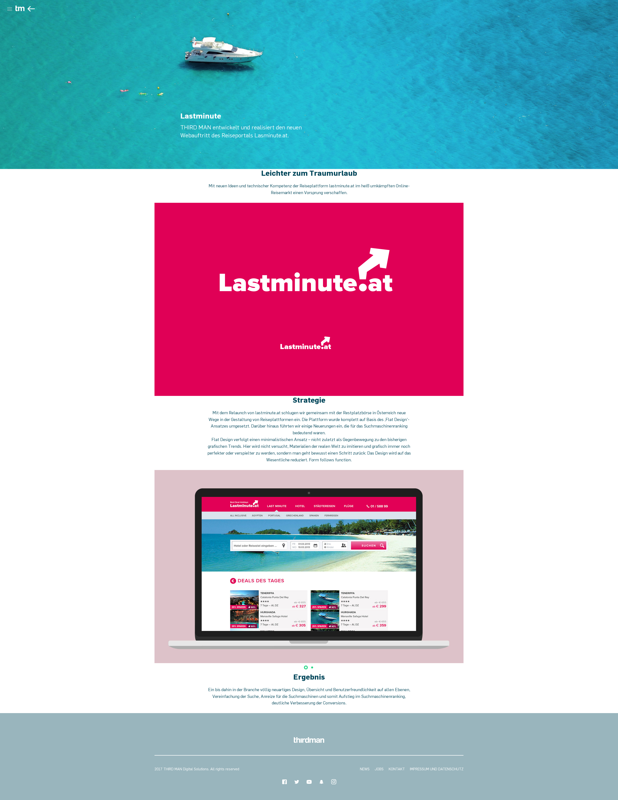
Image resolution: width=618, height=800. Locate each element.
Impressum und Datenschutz (437, 769)
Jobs (379, 769)
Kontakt (397, 769)
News (365, 769)
